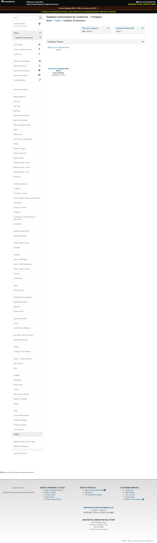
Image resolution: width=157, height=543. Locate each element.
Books (16, 144)
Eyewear (17, 248)
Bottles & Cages (20, 148)
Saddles (17, 375)
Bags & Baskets (19, 97)
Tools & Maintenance (21, 415)
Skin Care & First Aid (21, 394)
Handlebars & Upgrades (23, 297)
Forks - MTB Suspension (23, 264)
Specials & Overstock (22, 71)
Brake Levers (19, 158)
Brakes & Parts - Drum (22, 167)
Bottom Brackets (20, 153)
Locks (16, 323)
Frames (16, 273)
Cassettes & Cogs (20, 193)
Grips (16, 285)
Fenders (17, 255)
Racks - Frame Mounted (23, 359)
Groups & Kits (19, 290)
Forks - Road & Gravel (22, 269)
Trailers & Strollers (20, 420)
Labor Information (20, 453)
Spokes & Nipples (20, 399)
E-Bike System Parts (21, 243)
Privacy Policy (50, 495)
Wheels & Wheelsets (21, 446)
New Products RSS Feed (94, 490)
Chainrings (18, 203)
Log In (28, 4)
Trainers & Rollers (20, 425)
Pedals (16, 347)
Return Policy (50, 497)
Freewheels (18, 278)
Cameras (17, 189)
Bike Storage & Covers (22, 125)
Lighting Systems (20, 318)
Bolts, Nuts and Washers (23, 139)
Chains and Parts (20, 207)
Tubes (16, 434)
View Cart (142, 2)
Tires (15, 411)
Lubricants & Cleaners (22, 328)
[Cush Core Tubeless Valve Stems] (58, 57)
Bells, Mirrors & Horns (22, 115)
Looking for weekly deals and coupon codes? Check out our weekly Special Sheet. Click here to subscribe (78, 12)
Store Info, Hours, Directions (99, 529)
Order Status (38, 4)
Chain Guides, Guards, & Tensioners (27, 198)
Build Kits (17, 177)
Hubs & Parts (18, 311)
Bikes (16, 130)
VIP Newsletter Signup (93, 495)
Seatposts (17, 380)
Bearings (17, 111)
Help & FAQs (129, 492)
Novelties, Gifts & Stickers (23, 335)
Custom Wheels (19, 80)
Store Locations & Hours (23, 49)
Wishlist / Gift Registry (22, 61)
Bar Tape (17, 106)
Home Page (18, 45)
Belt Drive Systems (21, 120)
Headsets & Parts (20, 302)
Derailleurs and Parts (21, 231)
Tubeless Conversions (74, 20)
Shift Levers (18, 385)
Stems (16, 403)
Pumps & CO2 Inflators (22, 352)
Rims (15, 368)
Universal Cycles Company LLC (98, 507)
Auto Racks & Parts (21, 89)
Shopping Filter (19, 23)
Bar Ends (17, 101)
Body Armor (18, 134)
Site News (88, 492)
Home (49, 20)
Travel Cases (18, 429)
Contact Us (18, 54)
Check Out (151, 2)
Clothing (17, 212)
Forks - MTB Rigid (20, 259)
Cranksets (17, 224)
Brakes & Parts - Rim (21, 172)
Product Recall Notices (53, 499)
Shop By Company (21, 75)
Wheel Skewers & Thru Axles (24, 442)
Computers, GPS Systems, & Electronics (24, 218)
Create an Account (51, 4)
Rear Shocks (18, 363)
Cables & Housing (20, 184)
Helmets (17, 307)
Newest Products (20, 66)
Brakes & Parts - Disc (22, 163)
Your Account (130, 495)
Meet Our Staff (50, 492)
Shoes (16, 389)
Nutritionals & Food (21, 340)
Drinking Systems (20, 236)
